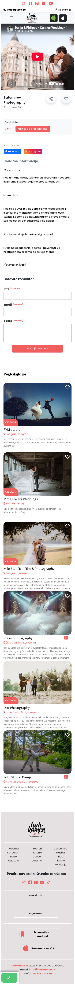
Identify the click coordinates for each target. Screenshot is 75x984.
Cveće (37, 856)
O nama (37, 860)
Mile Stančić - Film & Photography (28, 568)
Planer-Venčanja (60, 862)
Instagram (35, 151)
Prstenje (37, 852)
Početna (13, 848)
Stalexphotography (17, 638)
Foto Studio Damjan (18, 777)
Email (13, 305)
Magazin (13, 860)
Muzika (60, 852)
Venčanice (60, 848)
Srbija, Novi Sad (12, 107)
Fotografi (13, 852)
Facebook (14, 151)
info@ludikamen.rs (42, 969)
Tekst (13, 321)
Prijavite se (64, 9)
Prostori (37, 848)
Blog (60, 856)
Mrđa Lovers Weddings (20, 499)
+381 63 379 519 (42, 973)
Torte (13, 856)
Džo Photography (16, 708)
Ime (11, 289)
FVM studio (11, 429)
